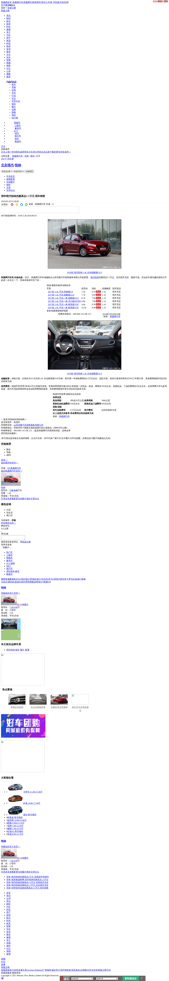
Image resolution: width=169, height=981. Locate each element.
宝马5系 (52, 579)
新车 (14, 84)
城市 (8, 946)
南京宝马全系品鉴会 (80, 709)
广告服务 (47, 970)
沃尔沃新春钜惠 (38, 707)
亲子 (8, 32)
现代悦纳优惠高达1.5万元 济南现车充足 (29, 882)
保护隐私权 (65, 970)
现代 (92, 277)
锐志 (58, 579)
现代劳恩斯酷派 (28, 582)
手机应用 (64, 2)
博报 (8, 951)
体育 (8, 24)
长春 (20, 152)
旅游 (8, 46)
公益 (8, 71)
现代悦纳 (10, 650)
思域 (32, 579)
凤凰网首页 (6, 2)
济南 (26, 156)
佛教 (8, 74)
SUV (16, 131)
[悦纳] (11, 485)
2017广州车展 (7, 159)
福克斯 (10, 820)
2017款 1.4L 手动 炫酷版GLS (61, 295)
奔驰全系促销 (17, 707)
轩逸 (25, 803)
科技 (8, 43)
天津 (33, 152)
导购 (14, 87)
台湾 (8, 898)
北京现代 (7, 165)
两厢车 (17, 123)
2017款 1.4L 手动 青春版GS (60, 292)
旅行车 (18, 136)
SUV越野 (10, 563)
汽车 (8, 35)
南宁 (50, 152)
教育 (8, 52)
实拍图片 (10, 182)
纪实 (3, 962)
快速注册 (26, 542)
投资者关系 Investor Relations (29, 970)
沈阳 (16, 152)
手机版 (56, 2)
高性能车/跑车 (13, 571)
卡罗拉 (70, 579)
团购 (14, 112)
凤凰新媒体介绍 (8, 970)
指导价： (5, 607)
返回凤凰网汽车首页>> (11, 471)
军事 (8, 60)
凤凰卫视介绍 (104, 970)
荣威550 (47, 582)
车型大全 (16, 101)
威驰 (9, 828)
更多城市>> (65, 152)
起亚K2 (10, 831)
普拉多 (63, 579)
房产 (8, 38)
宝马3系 (19, 579)
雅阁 (3, 579)
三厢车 (17, 125)
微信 (13, 5)
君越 (83, 579)
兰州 (37, 152)
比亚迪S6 (17, 582)
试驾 (14, 90)
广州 (12, 152)
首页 (8, 893)
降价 (32, 156)
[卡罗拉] (15, 792)
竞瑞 (9, 834)
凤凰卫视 (5, 11)
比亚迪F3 (77, 579)
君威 (7, 579)
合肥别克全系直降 (59, 707)
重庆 (54, 152)
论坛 (8, 68)
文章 (8, 187)
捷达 (25, 815)
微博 (8, 954)
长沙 (28, 152)
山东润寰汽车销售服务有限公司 (28, 425)
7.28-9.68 (14, 607)
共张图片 (23, 604)
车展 (50, 2)
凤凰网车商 (29, 2)
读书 (8, 49)
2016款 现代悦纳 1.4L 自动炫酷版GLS (84, 272)
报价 (14, 104)
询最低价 (5, 593)
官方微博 (5, 5)
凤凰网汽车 (18, 2)
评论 (8, 901)
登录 (9, 8)
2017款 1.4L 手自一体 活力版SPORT (64, 301)
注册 (14, 8)
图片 (14, 107)
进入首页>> (15, 593)
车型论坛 (10, 190)
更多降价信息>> (8, 523)
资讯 (8, 15)
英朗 (9, 826)
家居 (8, 40)
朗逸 (9, 823)
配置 (27, 650)
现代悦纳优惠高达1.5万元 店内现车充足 (29, 885)
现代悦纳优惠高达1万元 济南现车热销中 (30, 877)
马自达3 (4, 582)
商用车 (37, 2)
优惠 (14, 109)
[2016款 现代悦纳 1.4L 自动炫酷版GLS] (84, 268)
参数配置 (10, 179)
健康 (8, 29)
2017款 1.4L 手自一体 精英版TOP (63, 304)
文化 (8, 54)
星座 (8, 77)
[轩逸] (15, 803)
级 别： (5, 610)
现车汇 (44, 2)
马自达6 (45, 579)
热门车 (9, 552)
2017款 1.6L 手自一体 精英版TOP (63, 307)
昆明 (24, 152)
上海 (7, 152)
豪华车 (18, 128)
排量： (4, 493)
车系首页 (10, 176)
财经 (8, 18)
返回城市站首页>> (9, 463)
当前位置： (6, 156)
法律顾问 (84, 970)
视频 (8, 63)
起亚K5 (37, 579)
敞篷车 (18, 141)
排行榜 (15, 118)
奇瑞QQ (39, 582)
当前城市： (6, 520)
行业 (14, 95)
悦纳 (18, 165)
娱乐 (8, 21)
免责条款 (75, 970)
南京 (41, 152)
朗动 (10, 582)
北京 (3, 146)
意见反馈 (93, 970)
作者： (4, 468)
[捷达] (15, 815)
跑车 (17, 139)
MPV (17, 133)
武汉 (45, 152)
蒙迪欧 (13, 579)
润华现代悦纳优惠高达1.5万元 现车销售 (29, 888)
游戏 (8, 943)
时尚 (8, 27)
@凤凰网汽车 (14, 468)
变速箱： (5, 496)
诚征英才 (56, 970)
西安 (58, 152)
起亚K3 (26, 579)
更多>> (4, 460)
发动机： (5, 613)
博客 (8, 66)
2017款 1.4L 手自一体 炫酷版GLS (63, 298)
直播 (3, 964)
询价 (14, 115)
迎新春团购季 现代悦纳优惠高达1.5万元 (29, 879)
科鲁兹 (10, 817)
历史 (8, 57)
